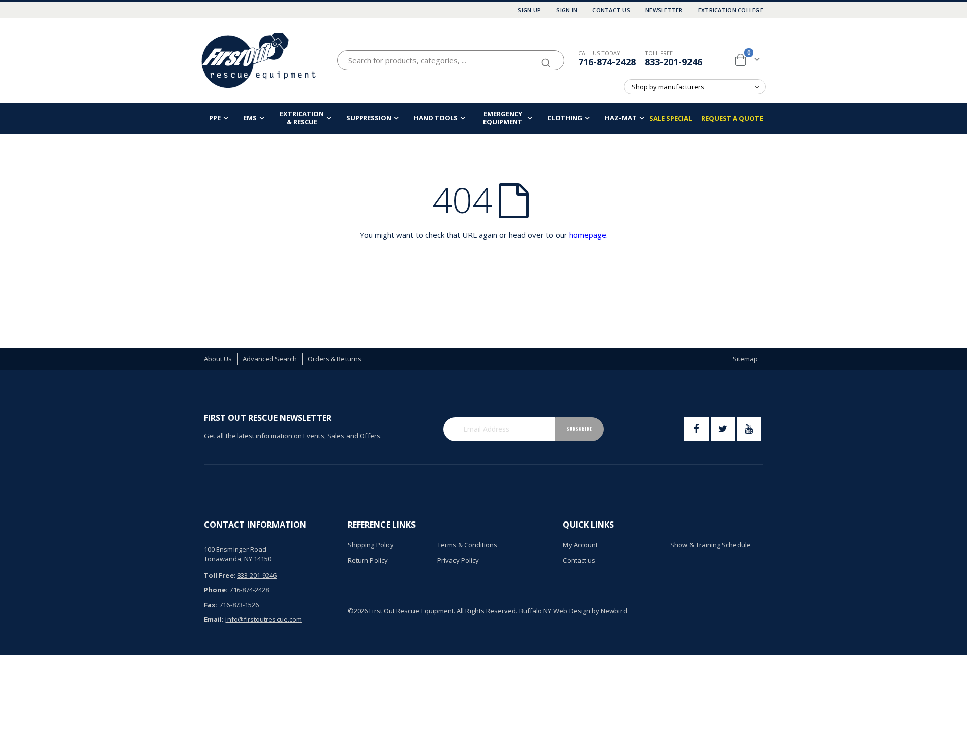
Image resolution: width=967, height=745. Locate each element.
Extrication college (730, 10)
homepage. (588, 235)
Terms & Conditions (467, 544)
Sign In (566, 10)
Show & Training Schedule (710, 544)
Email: (214, 619)
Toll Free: (220, 575)
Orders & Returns (335, 358)
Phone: (216, 589)
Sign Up (529, 10)
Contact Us (611, 10)
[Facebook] (696, 429)
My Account (580, 544)
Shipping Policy (371, 544)
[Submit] (546, 58)
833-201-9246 (673, 62)
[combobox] (450, 60)
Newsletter (664, 10)
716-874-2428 (607, 62)
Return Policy (368, 560)
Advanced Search (270, 358)
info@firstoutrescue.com (263, 619)
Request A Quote (732, 118)
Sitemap (745, 358)
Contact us (579, 560)
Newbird (614, 610)
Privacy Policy (458, 560)
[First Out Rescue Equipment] (259, 60)
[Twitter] (723, 429)
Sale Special (670, 118)
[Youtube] (749, 429)
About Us (218, 358)
